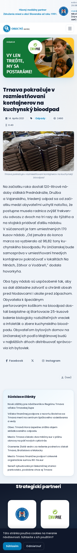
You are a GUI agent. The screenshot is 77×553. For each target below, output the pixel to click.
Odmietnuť (33, 546)
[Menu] (70, 28)
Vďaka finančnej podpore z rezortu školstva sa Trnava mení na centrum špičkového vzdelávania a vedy (38, 417)
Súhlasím (12, 546)
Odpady (40, 118)
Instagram (53, 361)
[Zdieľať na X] (32, 361)
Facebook (16, 361)
